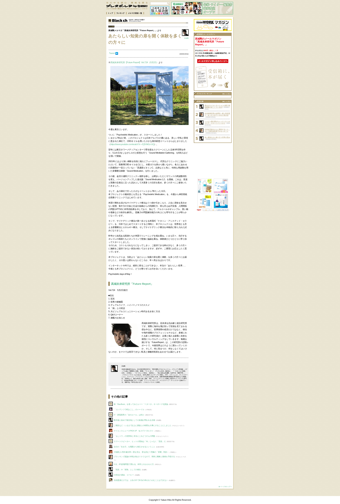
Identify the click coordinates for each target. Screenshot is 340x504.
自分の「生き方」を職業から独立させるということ (134, 447)
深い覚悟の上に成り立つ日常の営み (217, 137)
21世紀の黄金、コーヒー (124, 475)
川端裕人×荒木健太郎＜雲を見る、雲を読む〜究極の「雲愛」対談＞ (141, 452)
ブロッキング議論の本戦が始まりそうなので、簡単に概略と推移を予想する (144, 456)
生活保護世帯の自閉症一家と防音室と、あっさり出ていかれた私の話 (217, 114)
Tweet (112, 53)
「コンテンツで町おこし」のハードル (129, 409)
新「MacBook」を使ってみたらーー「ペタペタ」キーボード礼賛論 (141, 404)
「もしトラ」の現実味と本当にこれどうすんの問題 (134, 436)
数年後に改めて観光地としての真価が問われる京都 (134, 420)
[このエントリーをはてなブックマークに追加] (116, 54)
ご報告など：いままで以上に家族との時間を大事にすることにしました (142, 425)
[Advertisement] (212, 160)
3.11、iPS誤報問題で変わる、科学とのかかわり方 (134, 464)
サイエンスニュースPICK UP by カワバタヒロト (134, 431)
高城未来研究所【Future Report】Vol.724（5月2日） (134, 62)
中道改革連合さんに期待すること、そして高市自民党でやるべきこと (217, 130)
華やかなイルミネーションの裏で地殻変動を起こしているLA (217, 106)
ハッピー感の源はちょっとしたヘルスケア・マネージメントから (217, 122)
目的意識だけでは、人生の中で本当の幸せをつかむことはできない (141, 480)
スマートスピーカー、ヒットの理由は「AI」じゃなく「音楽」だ (140, 441)
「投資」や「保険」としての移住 (127, 470)
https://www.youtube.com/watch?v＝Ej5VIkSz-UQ (132, 144)
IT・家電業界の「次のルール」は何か (129, 415)
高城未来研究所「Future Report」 (132, 283)
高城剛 (186, 38)
